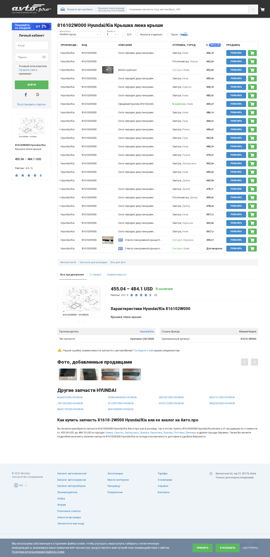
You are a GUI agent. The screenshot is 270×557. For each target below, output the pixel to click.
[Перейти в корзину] (265, 9)
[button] (98, 34)
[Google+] (37, 94)
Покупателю (115, 492)
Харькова (156, 432)
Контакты (164, 492)
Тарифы (163, 473)
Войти (31, 84)
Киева (109, 432)
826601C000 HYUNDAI (70, 397)
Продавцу (114, 485)
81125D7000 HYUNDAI (121, 403)
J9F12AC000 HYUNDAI (70, 403)
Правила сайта (28, 69)
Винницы (191, 432)
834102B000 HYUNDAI (120, 409)
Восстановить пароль (31, 104)
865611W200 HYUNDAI (70, 409)
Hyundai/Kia (147, 331)
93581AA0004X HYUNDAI (122, 397)
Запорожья (132, 432)
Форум (61, 504)
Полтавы (179, 432)
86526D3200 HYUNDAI (222, 403)
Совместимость (117, 274)
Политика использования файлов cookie (38, 551)
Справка (163, 485)
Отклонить (227, 548)
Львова (167, 432)
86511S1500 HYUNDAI (222, 397)
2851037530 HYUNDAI (171, 397)
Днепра (144, 432)
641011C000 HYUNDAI (171, 403)
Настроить (250, 548)
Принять (203, 548)
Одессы (119, 432)
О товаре (95, 274)
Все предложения (72, 274)
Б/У (129, 34)
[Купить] (252, 53)
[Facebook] (26, 94)
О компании (165, 479)
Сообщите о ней (143, 350)
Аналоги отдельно (151, 34)
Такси (174, 34)
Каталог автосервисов (71, 479)
